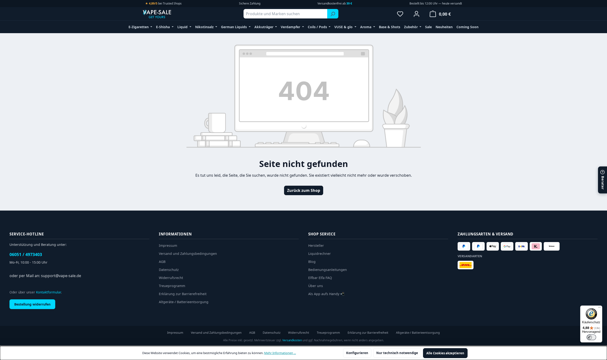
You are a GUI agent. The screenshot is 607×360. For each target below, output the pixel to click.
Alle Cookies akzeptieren (445, 353)
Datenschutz (169, 269)
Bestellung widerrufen (32, 304)
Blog (312, 261)
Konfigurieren (357, 353)
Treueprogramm (172, 286)
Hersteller (316, 245)
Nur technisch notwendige (397, 353)
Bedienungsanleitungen (327, 269)
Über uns (315, 286)
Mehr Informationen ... (280, 353)
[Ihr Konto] (416, 14)
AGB (162, 261)
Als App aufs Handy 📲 (326, 294)
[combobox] (285, 13)
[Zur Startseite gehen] (166, 14)
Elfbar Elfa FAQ (320, 277)
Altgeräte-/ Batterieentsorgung (183, 302)
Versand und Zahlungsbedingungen (188, 253)
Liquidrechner (319, 253)
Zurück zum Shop (303, 190)
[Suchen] (332, 13)
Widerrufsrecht (171, 277)
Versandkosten (292, 340)
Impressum (168, 245)
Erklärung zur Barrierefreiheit (183, 294)
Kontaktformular (48, 292)
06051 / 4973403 (25, 254)
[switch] (591, 337)
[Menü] (599, 308)
